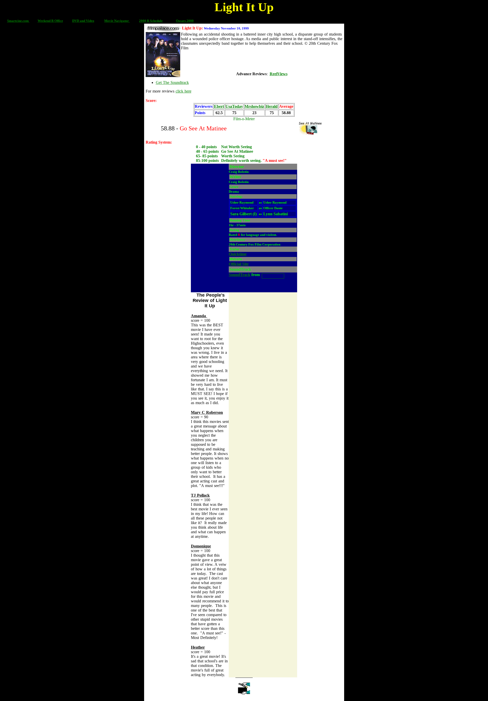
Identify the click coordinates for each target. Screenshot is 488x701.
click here (183, 91)
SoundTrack (239, 274)
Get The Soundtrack (172, 82)
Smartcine (14, 21)
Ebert (219, 106)
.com (25, 21)
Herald (272, 106)
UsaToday (234, 106)
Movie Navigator (117, 21)
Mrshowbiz (254, 106)
